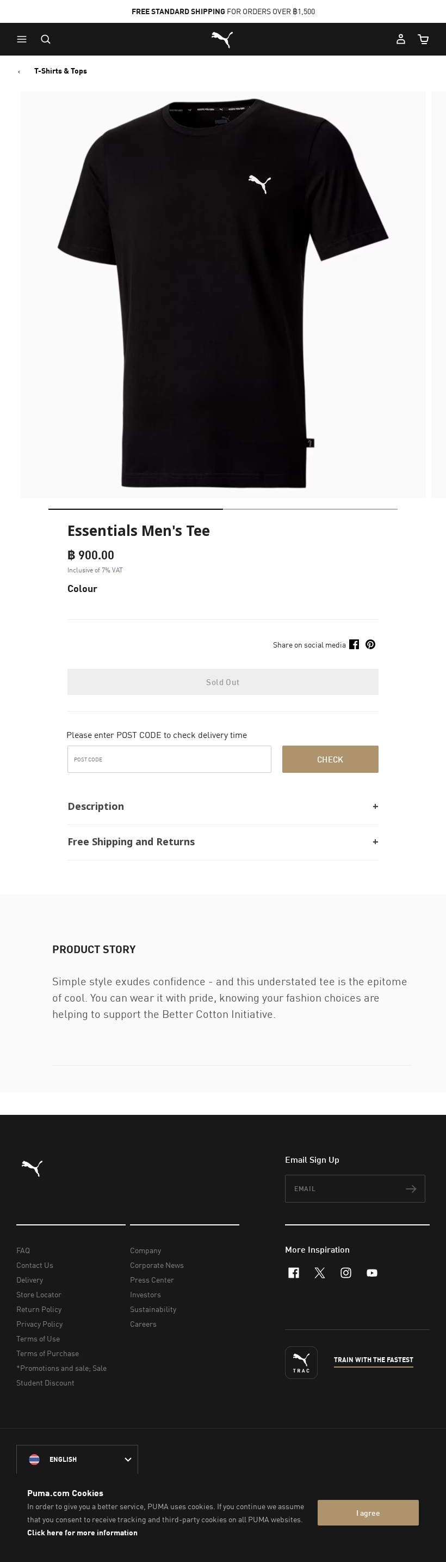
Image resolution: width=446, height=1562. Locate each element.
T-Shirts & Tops (60, 70)
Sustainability (153, 1309)
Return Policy (38, 1309)
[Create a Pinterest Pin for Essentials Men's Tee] (370, 644)
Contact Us (34, 1265)
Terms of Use (38, 1338)
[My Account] (401, 39)
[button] (24, 39)
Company (145, 1250)
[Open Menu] (24, 39)
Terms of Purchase (47, 1353)
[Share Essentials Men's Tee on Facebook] (354, 644)
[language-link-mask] (77, 1459)
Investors (145, 1294)
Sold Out (222, 682)
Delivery (29, 1279)
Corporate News (157, 1265)
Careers (143, 1323)
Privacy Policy (39, 1323)
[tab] (135, 509)
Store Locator (38, 1294)
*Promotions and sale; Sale (61, 1367)
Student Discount (45, 1382)
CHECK (330, 759)
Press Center (152, 1279)
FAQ (23, 1250)
